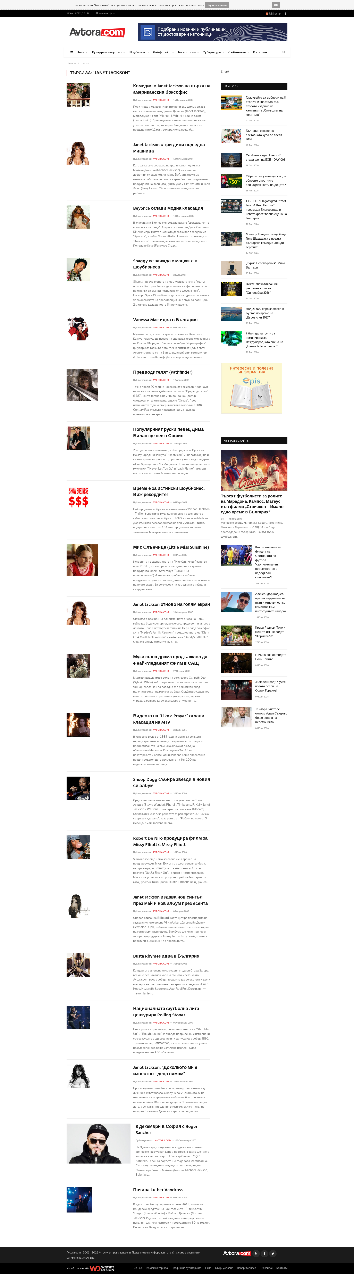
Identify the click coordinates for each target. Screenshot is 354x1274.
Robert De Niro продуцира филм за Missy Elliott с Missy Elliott (170, 842)
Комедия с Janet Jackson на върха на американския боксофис (171, 89)
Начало (82, 52)
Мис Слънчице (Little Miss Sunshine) (171, 548)
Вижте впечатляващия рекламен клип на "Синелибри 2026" (262, 288)
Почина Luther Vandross (158, 1190)
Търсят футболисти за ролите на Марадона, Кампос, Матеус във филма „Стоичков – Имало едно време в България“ (252, 504)
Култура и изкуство (106, 52)
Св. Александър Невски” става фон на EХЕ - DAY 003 (265, 158)
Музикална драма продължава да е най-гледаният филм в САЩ (170, 660)
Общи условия (224, 1267)
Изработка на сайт (78, 1268)
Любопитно (237, 52)
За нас (138, 1267)
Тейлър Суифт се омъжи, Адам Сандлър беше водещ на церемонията (271, 716)
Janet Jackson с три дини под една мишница (169, 148)
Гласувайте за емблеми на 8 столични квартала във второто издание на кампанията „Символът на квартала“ (266, 106)
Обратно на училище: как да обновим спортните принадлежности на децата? (266, 180)
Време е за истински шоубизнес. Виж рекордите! (169, 492)
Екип (208, 1267)
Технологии (187, 52)
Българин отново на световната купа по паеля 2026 (264, 135)
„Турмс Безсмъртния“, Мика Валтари (265, 265)
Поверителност (246, 1267)
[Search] (283, 52)
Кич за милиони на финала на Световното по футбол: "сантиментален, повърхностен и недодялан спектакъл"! (268, 562)
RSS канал (274, 13)
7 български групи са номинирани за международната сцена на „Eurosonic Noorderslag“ (264, 340)
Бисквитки (266, 1267)
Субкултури (212, 52)
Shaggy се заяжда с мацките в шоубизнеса (165, 264)
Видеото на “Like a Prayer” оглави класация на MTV (168, 719)
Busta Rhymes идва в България (166, 956)
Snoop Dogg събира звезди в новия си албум (171, 783)
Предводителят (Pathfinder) (163, 373)
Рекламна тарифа (157, 1267)
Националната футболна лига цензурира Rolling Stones (166, 1012)
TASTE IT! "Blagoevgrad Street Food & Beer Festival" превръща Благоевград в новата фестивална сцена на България (266, 210)
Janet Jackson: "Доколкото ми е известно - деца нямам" (165, 1071)
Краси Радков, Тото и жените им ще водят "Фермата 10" (270, 632)
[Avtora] (97, 31)
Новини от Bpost (106, 13)
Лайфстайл (162, 52)
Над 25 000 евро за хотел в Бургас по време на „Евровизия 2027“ (265, 313)
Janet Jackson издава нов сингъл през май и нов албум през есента (170, 900)
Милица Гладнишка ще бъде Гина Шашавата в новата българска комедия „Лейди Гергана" (266, 241)
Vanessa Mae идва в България (165, 320)
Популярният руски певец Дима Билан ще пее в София (168, 433)
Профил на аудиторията (186, 1267)
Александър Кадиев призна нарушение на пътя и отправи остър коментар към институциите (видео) (270, 603)
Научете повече (217, 5)
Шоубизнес (137, 52)
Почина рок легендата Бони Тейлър (270, 657)
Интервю (260, 52)
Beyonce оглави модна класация (168, 209)
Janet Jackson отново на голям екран (171, 605)
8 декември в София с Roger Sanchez (166, 1130)
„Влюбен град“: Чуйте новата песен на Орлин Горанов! (270, 686)
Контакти (281, 1267)
